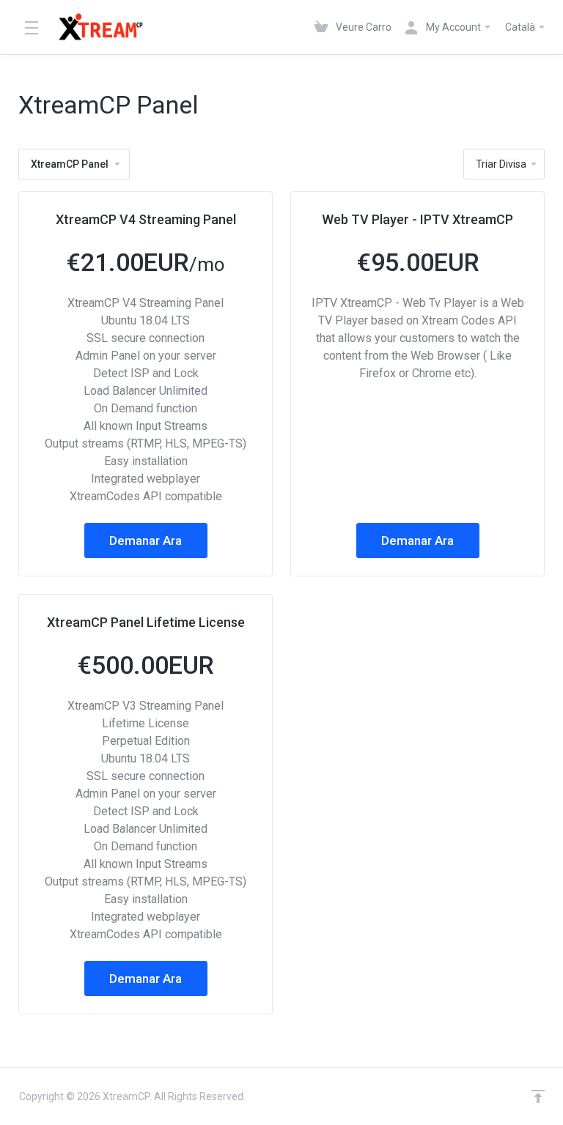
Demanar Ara (145, 540)
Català (521, 27)
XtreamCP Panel (69, 164)
